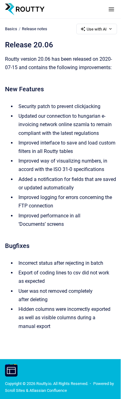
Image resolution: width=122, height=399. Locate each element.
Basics (11, 28)
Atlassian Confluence (48, 390)
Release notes (34, 28)
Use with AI (97, 29)
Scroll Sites (15, 390)
